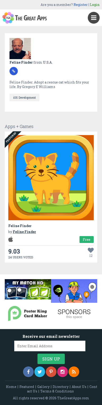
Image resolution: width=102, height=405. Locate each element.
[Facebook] (28, 371)
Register (81, 4)
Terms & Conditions (57, 391)
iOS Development (24, 97)
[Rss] (74, 371)
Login (95, 4)
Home (11, 386)
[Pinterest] (51, 371)
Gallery (43, 386)
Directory (61, 386)
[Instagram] (62, 371)
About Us (79, 386)
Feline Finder (21, 62)
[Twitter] (39, 371)
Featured (26, 386)
